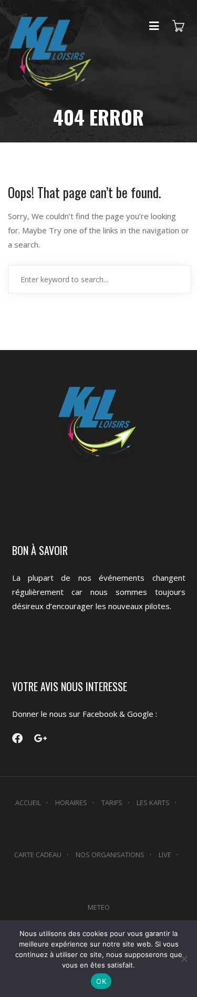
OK (101, 981)
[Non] (184, 958)
